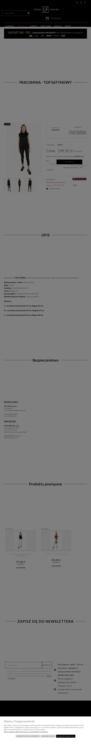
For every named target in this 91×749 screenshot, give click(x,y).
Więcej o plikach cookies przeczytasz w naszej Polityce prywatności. (26, 732)
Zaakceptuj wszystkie (65, 736)
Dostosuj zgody (48, 736)
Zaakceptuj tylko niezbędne (28, 736)
